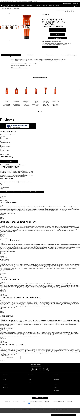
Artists (30, 379)
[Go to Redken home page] (5, 6)
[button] (66, 11)
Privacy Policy (47, 401)
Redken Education (20, 5)
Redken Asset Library (40, 5)
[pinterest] (47, 369)
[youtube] (40, 369)
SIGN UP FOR (61, 414)
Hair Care (4, 379)
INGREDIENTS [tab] (49, 55)
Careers (55, 384)
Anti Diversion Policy (69, 401)
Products (13, 5)
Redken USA (41, 397)
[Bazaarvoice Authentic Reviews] (18, 126)
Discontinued (5, 387)
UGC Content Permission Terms (36, 401)
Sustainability (56, 390)
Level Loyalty (49, 5)
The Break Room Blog (30, 5)
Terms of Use (7, 401)
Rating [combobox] (1, 183)
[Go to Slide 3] (41, 111)
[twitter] (36, 369)
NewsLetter (25, 401)
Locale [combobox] (1, 184)
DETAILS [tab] (11, 55)
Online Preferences (16, 401)
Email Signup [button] (75, 3)
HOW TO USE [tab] (30, 55)
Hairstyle (4, 384)
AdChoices (58, 409)
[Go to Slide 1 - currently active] (38, 111)
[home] (2, 8)
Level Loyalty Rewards (32, 1)
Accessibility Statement (57, 401)
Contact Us (56, 387)
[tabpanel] (40, 64)
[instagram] (44, 369)
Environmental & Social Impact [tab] (69, 55)
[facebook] (32, 369)
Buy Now (50, 46)
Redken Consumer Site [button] (67, 3)
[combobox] (40, 190)
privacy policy (65, 409)
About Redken (56, 379)
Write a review (57, 38)
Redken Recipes (56, 5)
